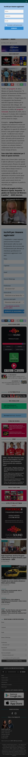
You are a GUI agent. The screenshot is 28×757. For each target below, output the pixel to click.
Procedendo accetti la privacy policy (14, 25)
